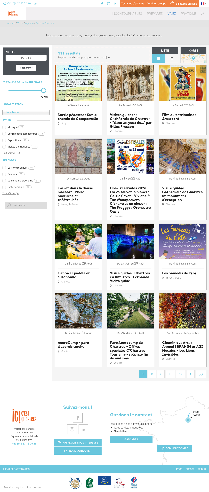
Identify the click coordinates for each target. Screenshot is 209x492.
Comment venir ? (177, 448)
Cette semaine (18, 187)
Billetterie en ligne (186, 3)
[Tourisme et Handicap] (104, 480)
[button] (127, 13)
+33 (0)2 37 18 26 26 (24, 443)
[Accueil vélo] (89, 482)
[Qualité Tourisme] (119, 482)
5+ (170, 373)
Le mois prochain (20, 167)
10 (180, 373)
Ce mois (15, 174)
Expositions (17, 140)
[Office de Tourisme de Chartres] (24, 416)
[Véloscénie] (75, 482)
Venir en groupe (156, 3)
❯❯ (201, 373)
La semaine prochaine (23, 180)
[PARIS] (188, 420)
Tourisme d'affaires (132, 3)
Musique (15, 127)
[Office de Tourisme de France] (133, 482)
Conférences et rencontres (25, 133)
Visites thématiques (22, 146)
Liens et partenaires (16, 469)
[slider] (43, 90)
